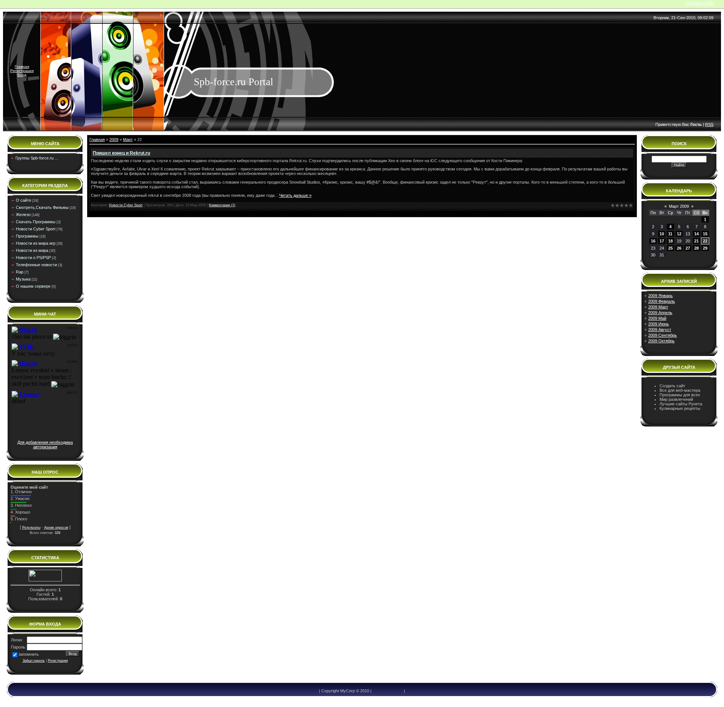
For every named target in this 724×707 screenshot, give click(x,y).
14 (696, 234)
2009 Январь (660, 295)
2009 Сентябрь (662, 335)
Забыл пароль (34, 661)
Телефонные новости (36, 264)
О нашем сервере (33, 286)
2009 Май (657, 318)
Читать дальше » (295, 195)
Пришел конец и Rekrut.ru (121, 153)
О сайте (23, 200)
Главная (22, 66)
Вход (21, 75)
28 (696, 248)
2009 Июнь (658, 324)
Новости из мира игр (35, 243)
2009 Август (659, 329)
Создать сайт (700, 3)
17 (662, 241)
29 (705, 248)
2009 (113, 139)
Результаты (31, 527)
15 (705, 234)
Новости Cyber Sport (35, 229)
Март (128, 139)
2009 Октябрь (661, 341)
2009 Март (658, 307)
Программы (27, 236)
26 (679, 248)
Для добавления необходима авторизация (45, 444)
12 (679, 234)
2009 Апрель (660, 312)
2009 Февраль (661, 301)
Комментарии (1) (222, 205)
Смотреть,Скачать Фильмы (42, 207)
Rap (19, 272)
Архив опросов (56, 527)
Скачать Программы (35, 221)
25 (670, 248)
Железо (23, 214)
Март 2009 (679, 206)
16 (653, 241)
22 (705, 241)
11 (670, 234)
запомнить (28, 654)
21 (696, 241)
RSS (709, 124)
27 (688, 248)
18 (670, 241)
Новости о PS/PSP (33, 257)
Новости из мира (32, 250)
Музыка (23, 279)
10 (662, 234)
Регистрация (22, 71)
